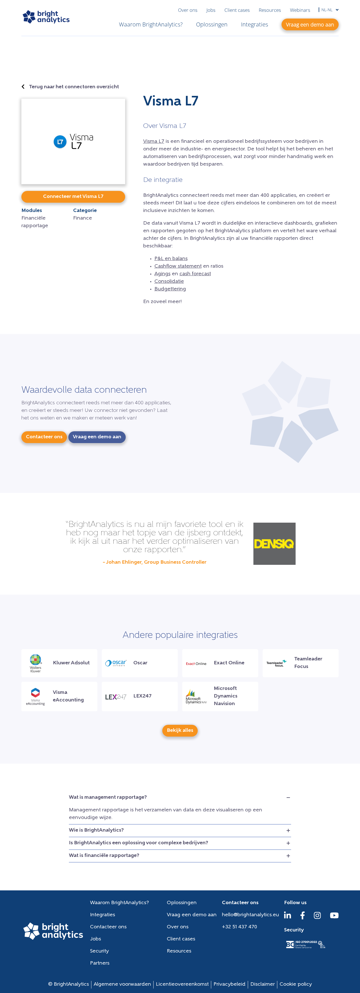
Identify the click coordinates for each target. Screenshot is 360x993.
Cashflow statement (178, 266)
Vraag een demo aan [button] (310, 24)
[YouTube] (334, 918)
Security (99, 951)
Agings (162, 274)
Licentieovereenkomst (182, 984)
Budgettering (170, 289)
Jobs (210, 10)
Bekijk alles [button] (180, 730)
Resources (270, 10)
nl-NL (327, 9)
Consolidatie (169, 281)
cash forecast (195, 274)
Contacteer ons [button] (44, 437)
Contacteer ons (108, 927)
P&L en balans (171, 258)
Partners (99, 963)
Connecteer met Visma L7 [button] (73, 196)
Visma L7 (153, 141)
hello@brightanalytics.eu (250, 915)
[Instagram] (317, 918)
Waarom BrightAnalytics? (151, 24)
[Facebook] (302, 918)
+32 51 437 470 (239, 927)
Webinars (300, 10)
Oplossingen (212, 24)
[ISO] (305, 948)
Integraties (254, 24)
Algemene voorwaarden (122, 984)
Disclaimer (262, 984)
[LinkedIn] (287, 918)
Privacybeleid (229, 984)
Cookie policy (296, 984)
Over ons (187, 10)
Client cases (237, 10)
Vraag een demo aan (192, 915)
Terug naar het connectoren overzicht (74, 87)
